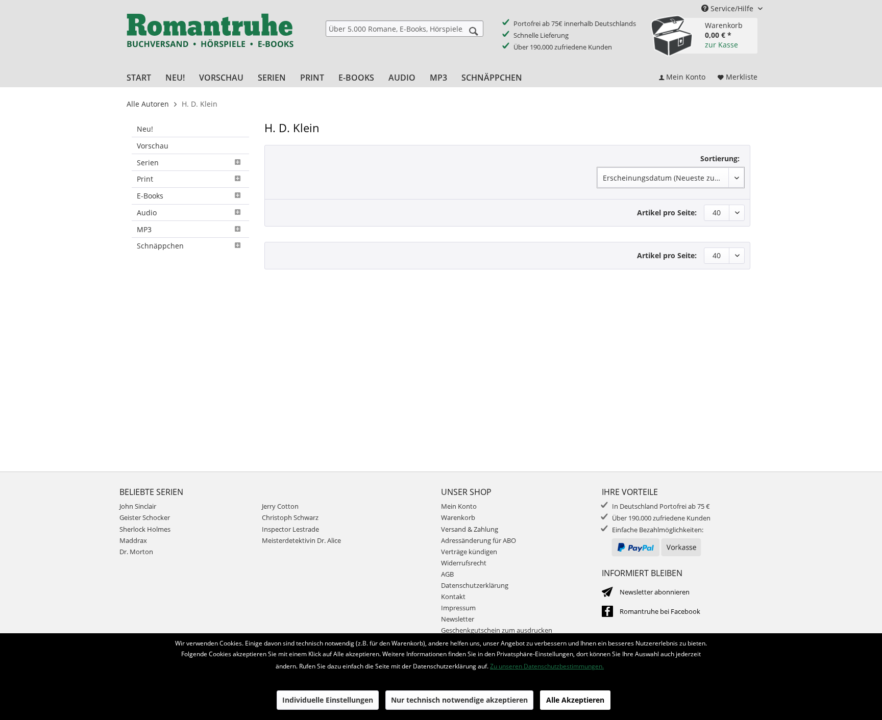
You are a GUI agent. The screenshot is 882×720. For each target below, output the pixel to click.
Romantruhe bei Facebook (660, 611)
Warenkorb (458, 517)
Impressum (458, 607)
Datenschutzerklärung (474, 585)
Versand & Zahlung (469, 529)
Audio (147, 212)
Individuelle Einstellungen (327, 700)
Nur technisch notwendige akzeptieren (459, 700)
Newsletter (457, 619)
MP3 (144, 229)
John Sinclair (137, 506)
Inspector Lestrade (290, 529)
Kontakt (453, 596)
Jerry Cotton (280, 506)
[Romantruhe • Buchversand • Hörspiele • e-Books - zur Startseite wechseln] (210, 37)
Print (145, 179)
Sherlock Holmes (144, 529)
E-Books (150, 196)
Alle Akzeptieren (575, 700)
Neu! (145, 129)
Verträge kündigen (469, 551)
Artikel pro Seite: (667, 212)
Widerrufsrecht (463, 562)
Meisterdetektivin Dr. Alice (301, 540)
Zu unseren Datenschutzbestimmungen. (547, 666)
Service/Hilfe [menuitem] (731, 8)
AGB (447, 574)
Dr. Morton (136, 551)
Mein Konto (459, 506)
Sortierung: (720, 158)
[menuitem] (404, 28)
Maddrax (133, 540)
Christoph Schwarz (290, 517)
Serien (148, 162)
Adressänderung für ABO (478, 540)
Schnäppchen (160, 246)
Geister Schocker (144, 517)
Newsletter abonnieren (655, 592)
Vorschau (152, 146)
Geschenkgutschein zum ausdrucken (496, 630)
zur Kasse (721, 44)
